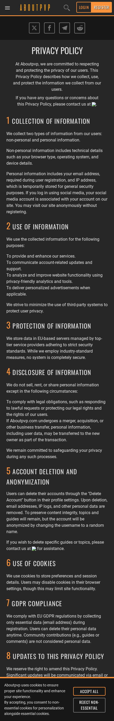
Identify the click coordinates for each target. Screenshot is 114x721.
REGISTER (101, 7)
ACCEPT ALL (89, 691)
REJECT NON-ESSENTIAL (89, 705)
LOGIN (84, 7)
